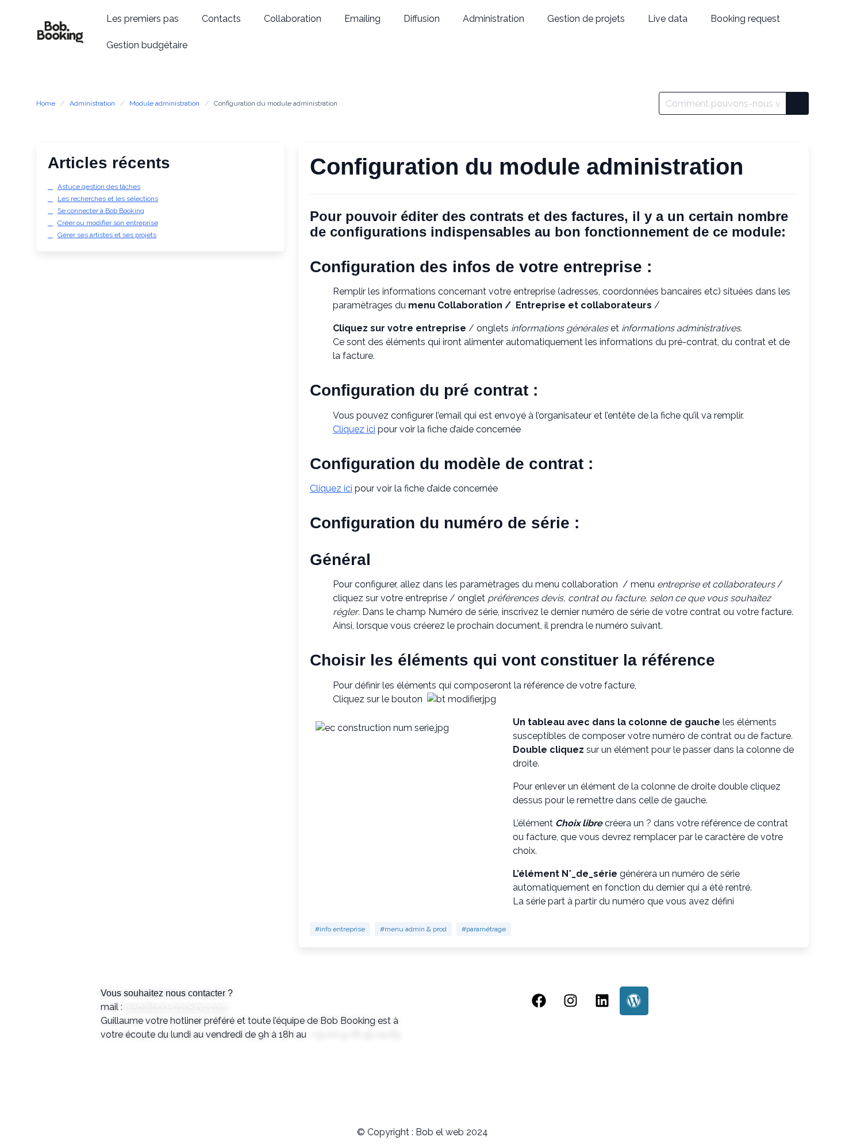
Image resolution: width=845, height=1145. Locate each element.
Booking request (745, 18)
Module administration (164, 103)
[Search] (797, 103)
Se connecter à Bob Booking (100, 211)
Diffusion (422, 18)
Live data (667, 18)
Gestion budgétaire (146, 45)
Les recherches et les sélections (107, 199)
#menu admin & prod (413, 929)
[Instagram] (570, 1001)
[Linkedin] (602, 1001)
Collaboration (292, 18)
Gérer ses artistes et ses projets (106, 235)
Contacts (221, 18)
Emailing (362, 18)
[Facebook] (539, 1001)
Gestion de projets (586, 18)
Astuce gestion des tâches (98, 187)
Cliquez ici (354, 429)
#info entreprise (340, 929)
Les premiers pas (142, 18)
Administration (493, 18)
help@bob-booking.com (176, 1006)
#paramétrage (484, 929)
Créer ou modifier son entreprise (107, 223)
